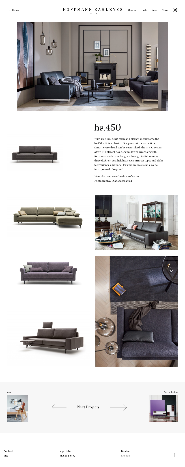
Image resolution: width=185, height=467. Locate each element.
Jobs (155, 10)
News (165, 10)
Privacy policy (67, 455)
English (125, 455)
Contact (132, 10)
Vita (145, 10)
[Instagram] (175, 10)
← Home (14, 10)
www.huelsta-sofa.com (125, 176)
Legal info (65, 451)
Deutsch (126, 451)
